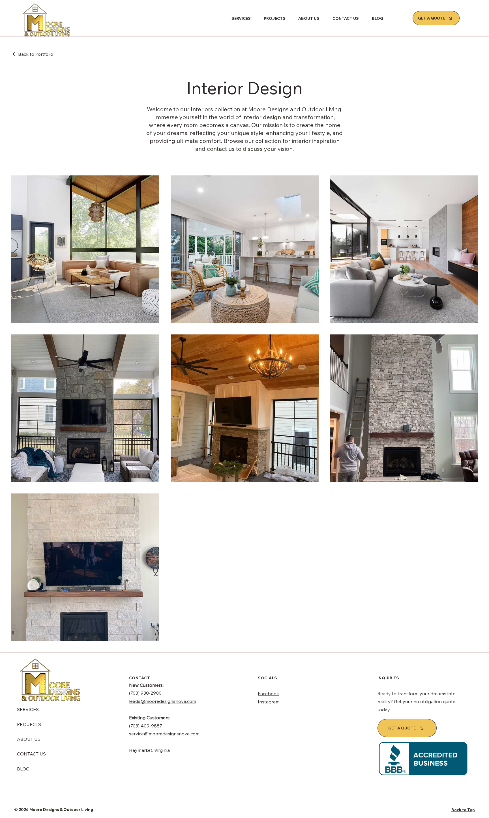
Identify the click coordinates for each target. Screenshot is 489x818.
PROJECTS (29, 724)
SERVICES (28, 709)
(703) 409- (140, 726)
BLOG (23, 769)
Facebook (268, 693)
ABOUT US (28, 739)
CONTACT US (31, 754)
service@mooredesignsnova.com (164, 734)
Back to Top (463, 809)
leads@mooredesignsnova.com (162, 701)
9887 (156, 726)
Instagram (269, 702)
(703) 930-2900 (145, 693)
